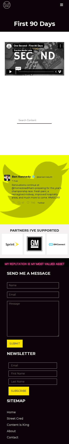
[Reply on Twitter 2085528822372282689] (14, 203)
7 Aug (15, 181)
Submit (14, 343)
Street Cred (15, 418)
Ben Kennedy (21, 176)
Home (11, 412)
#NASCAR (54, 197)
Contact (12, 437)
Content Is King (18, 425)
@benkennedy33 (44, 177)
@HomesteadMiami (23, 188)
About (11, 431)
